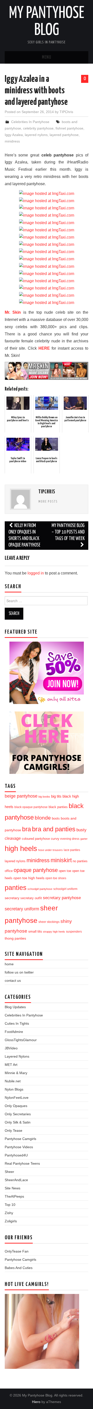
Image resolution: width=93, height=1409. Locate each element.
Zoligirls (11, 1221)
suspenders (74, 931)
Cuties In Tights (17, 1023)
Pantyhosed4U (16, 1155)
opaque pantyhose (36, 870)
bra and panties (53, 829)
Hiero (36, 1402)
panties (16, 887)
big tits (56, 796)
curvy (55, 839)
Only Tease (13, 1130)
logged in (36, 573)
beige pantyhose (21, 796)
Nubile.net (13, 1081)
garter (84, 838)
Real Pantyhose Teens (22, 1163)
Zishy (9, 1213)
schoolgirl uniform (65, 889)
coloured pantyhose (36, 839)
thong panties (15, 938)
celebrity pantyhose (38, 128)
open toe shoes (55, 878)
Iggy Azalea (14, 135)
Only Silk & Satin (18, 1122)
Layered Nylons (17, 1056)
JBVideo (11, 1048)
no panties (80, 861)
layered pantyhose (64, 135)
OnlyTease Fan (17, 1251)
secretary (12, 898)
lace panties (72, 850)
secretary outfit (31, 898)
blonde (43, 818)
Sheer (9, 1172)
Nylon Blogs (14, 1089)
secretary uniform (22, 908)
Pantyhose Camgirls (20, 1139)
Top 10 (10, 1205)
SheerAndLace (16, 1180)
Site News (12, 1188)
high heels (21, 848)
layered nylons (36, 135)
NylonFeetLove (17, 1098)
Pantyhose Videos (19, 1147)
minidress (12, 141)
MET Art (11, 1065)
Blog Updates (15, 1007)
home (9, 964)
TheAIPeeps (14, 1196)
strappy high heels (54, 931)
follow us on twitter (19, 972)
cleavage (13, 838)
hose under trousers (50, 849)
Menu (46, 57)
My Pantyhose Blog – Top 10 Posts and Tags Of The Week (68, 532)
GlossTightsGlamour (21, 1040)
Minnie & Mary (16, 1073)
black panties (58, 807)
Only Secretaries (18, 1114)
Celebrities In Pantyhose (30, 122)
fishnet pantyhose (69, 128)
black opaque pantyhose (31, 807)
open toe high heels (28, 878)
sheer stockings (49, 922)
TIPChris (66, 112)
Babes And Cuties (18, 1268)
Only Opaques (16, 1106)
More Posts (48, 501)
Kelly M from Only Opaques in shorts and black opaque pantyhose (24, 535)
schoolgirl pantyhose (40, 888)
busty (81, 829)
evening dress (69, 839)
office (9, 871)
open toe (65, 871)
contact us (13, 981)
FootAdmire (14, 1032)
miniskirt (61, 860)
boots (56, 818)
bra (26, 829)
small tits (35, 931)
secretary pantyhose (62, 897)
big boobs (44, 796)
